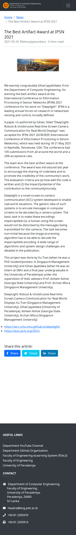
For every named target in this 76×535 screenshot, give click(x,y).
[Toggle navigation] (68, 5)
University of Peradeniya (19, 465)
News (20, 17)
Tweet (32, 353)
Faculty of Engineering (18, 460)
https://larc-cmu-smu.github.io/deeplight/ (32, 327)
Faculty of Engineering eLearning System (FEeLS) (35, 455)
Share (14, 353)
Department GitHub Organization (25, 451)
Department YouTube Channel (23, 446)
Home (8, 17)
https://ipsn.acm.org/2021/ (22, 331)
